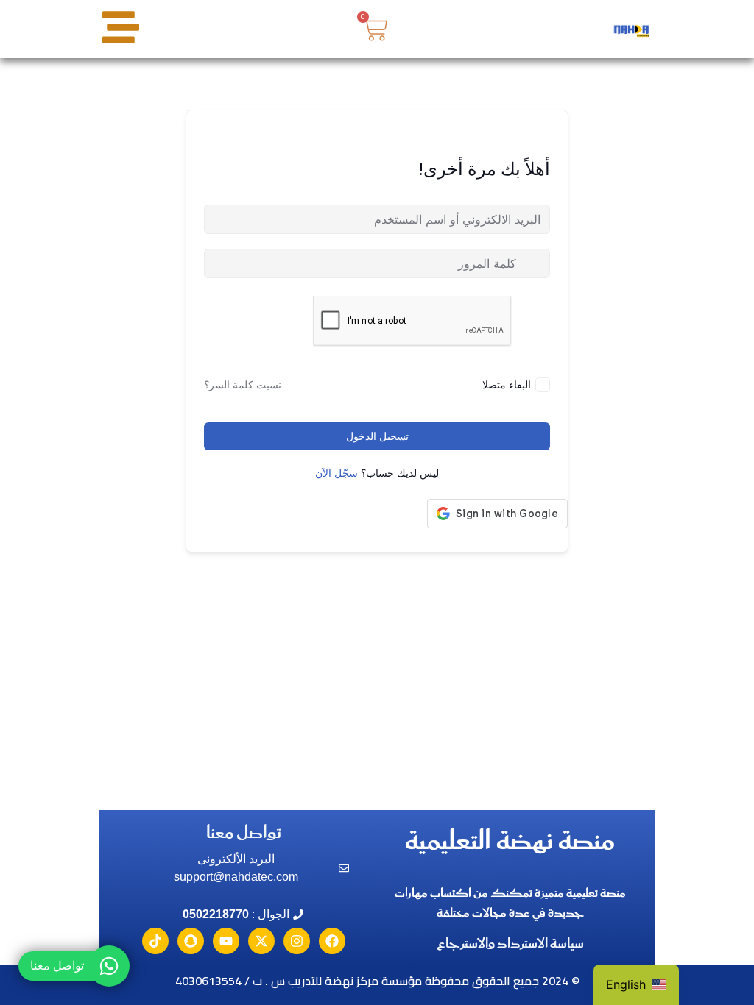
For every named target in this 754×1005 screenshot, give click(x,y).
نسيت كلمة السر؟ (242, 385)
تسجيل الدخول (377, 436)
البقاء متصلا (506, 384)
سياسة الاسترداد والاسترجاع (510, 944)
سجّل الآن (336, 473)
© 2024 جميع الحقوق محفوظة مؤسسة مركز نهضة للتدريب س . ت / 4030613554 (377, 981)
